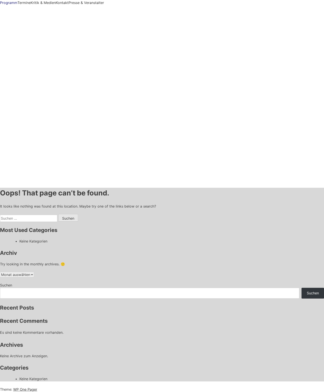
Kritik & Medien (43, 2)
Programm (8, 2)
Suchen (6, 285)
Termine (24, 2)
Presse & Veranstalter (86, 2)
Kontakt (62, 2)
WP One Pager (25, 389)
